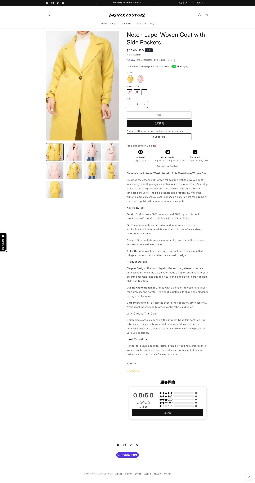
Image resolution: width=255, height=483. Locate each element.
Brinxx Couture (98, 474)
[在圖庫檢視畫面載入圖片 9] (110, 170)
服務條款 (147, 474)
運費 (138, 55)
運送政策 (157, 474)
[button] (49, 15)
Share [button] (133, 363)
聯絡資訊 (167, 474)
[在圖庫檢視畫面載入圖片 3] (92, 152)
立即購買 (159, 123)
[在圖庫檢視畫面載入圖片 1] (54, 152)
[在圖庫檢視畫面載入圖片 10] (54, 189)
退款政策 (128, 474)
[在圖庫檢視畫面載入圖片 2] (73, 152)
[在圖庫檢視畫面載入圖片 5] (110, 152)
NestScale (174, 166)
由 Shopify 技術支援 (113, 474)
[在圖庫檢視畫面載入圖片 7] (73, 170)
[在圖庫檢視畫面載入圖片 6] (54, 170)
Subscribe (159, 136)
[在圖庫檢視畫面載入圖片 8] (92, 170)
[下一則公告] (159, 3)
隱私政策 (138, 474)
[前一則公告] (96, 3)
